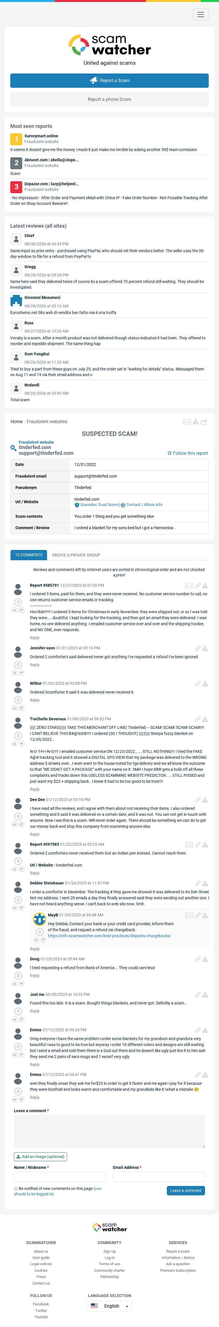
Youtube (41, 1317)
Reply (35, 637)
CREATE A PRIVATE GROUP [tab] (76, 555)
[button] (204, 422)
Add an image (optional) (42, 1156)
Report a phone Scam (109, 99)
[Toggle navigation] (201, 14)
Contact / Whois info (144, 504)
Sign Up (110, 1251)
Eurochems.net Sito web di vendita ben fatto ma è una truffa (63, 312)
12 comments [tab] (28, 555)
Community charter (109, 1270)
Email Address (127, 1167)
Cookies (41, 1270)
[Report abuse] (205, 585)
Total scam (20, 400)
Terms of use (109, 1264)
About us (41, 1251)
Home (17, 421)
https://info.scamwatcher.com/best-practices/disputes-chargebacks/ (109, 935)
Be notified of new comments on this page (58, 1191)
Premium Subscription (178, 1270)
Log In (110, 1257)
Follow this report (190, 453)
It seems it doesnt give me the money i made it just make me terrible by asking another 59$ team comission (103, 149)
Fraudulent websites (47, 421)
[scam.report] (195, 421)
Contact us (41, 1283)
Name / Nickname (31, 1167)
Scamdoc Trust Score (99, 504)
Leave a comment (31, 1110)
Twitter (41, 1310)
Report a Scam (115, 80)
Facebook (41, 1304)
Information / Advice (178, 1257)
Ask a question (178, 1264)
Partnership (109, 1277)
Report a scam (178, 1251)
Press (41, 1277)
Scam (15, 173)
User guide (41, 1257)
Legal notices (41, 1264)
